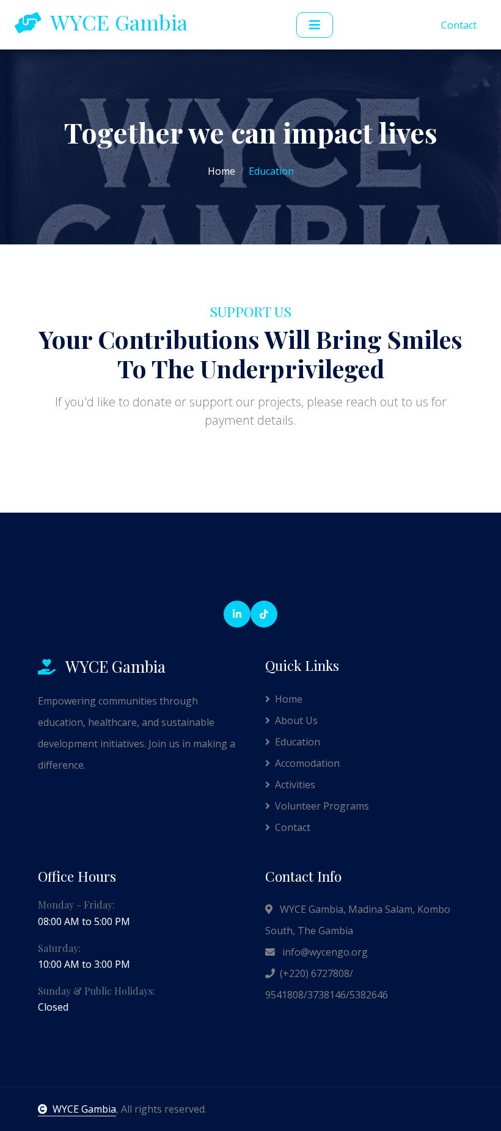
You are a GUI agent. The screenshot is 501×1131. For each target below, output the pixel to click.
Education (297, 742)
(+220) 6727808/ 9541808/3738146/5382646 (326, 984)
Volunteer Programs (322, 806)
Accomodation (307, 763)
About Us (296, 720)
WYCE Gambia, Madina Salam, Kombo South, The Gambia (357, 919)
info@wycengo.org (324, 952)
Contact (459, 25)
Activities (295, 784)
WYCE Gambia (84, 1109)
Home (221, 171)
